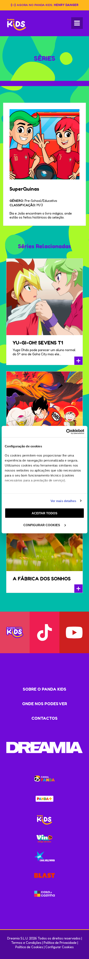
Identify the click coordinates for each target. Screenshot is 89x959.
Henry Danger (66, 5)
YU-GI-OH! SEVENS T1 (38, 343)
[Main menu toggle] (77, 23)
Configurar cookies (42, 525)
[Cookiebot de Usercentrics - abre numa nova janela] (66, 431)
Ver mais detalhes (63, 500)
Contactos (44, 718)
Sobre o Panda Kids (44, 689)
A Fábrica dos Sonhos (42, 579)
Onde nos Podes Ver (44, 703)
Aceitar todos (44, 513)
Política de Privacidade (60, 942)
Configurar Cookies (59, 947)
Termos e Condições (26, 942)
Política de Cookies (29, 947)
